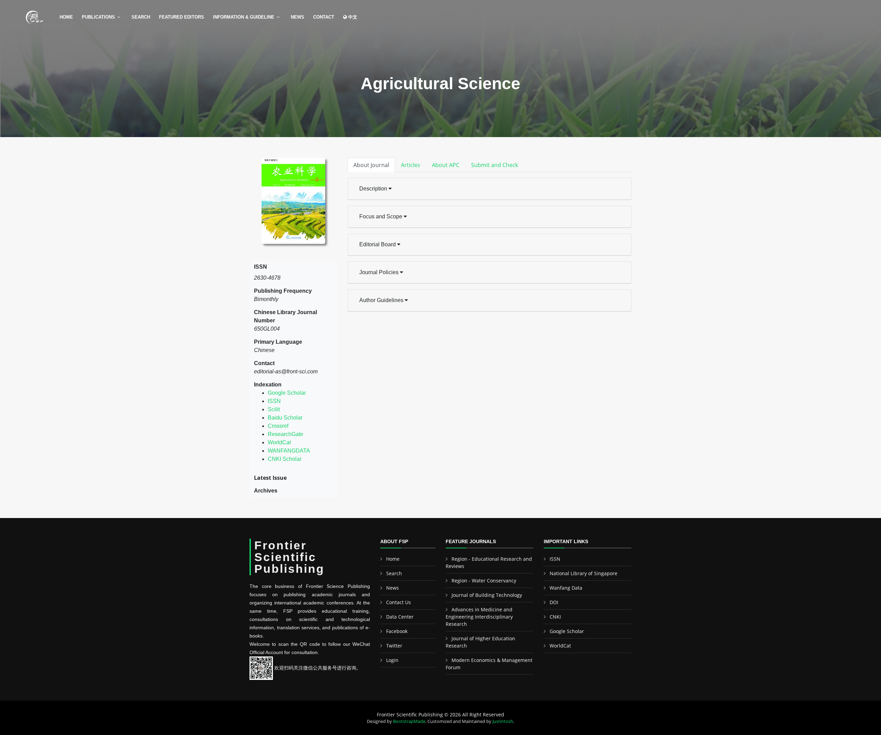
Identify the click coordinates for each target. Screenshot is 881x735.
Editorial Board (378, 244)
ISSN (274, 401)
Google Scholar (287, 393)
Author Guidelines (382, 300)
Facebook (396, 631)
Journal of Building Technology (487, 595)
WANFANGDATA (289, 451)
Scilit (274, 409)
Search (140, 17)
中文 (352, 17)
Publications (98, 17)
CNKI (555, 616)
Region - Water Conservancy (484, 580)
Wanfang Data (566, 587)
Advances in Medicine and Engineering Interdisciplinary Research (479, 616)
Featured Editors (181, 17)
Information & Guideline (243, 17)
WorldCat (279, 442)
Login (392, 660)
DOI (554, 602)
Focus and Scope (381, 216)
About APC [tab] (445, 165)
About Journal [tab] (371, 165)
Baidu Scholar (285, 418)
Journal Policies (379, 272)
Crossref (278, 426)
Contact (323, 17)
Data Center (400, 616)
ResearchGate (285, 434)
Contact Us (398, 602)
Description (374, 188)
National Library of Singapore (583, 573)
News (297, 17)
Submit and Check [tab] (494, 165)
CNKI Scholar (284, 459)
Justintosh (502, 721)
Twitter (394, 645)
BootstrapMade (409, 721)
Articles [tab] (410, 165)
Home (66, 17)
